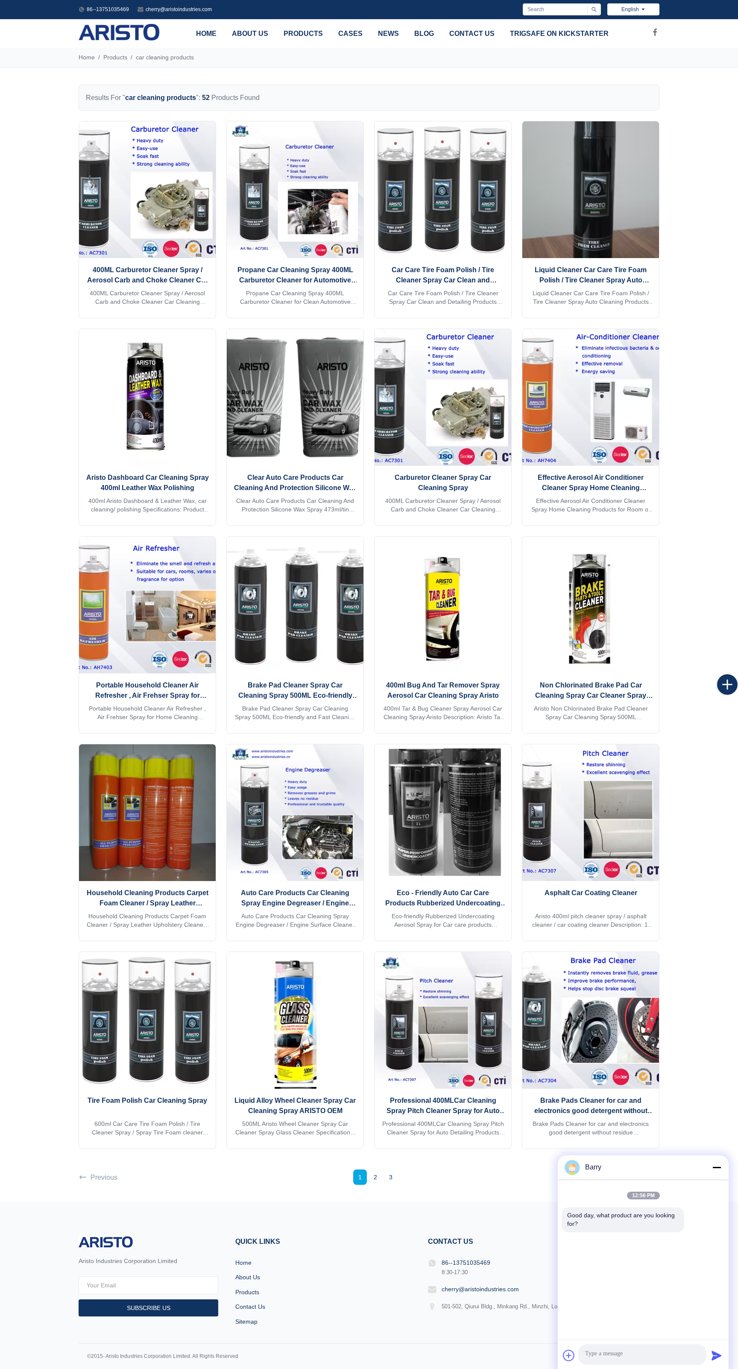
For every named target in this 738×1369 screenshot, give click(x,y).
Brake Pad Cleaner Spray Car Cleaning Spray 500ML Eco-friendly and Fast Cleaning (295, 695)
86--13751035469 (108, 9)
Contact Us (472, 33)
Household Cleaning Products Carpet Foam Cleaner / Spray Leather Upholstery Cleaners (147, 903)
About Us (250, 33)
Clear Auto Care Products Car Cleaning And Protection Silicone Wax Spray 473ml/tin (295, 488)
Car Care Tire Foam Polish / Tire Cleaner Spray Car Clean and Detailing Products (443, 280)
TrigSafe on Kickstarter (559, 33)
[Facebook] (655, 34)
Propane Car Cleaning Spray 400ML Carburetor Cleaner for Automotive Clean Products (295, 280)
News (388, 33)
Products (303, 33)
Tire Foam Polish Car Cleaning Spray (147, 1100)
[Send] (716, 1355)
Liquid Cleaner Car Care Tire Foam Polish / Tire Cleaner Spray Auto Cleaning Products (591, 280)
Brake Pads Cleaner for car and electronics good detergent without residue (590, 1111)
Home (206, 33)
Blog (424, 33)
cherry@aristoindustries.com (179, 9)
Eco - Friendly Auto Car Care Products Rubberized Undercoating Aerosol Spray (443, 903)
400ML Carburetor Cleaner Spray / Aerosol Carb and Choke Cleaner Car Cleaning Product (147, 280)
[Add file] (569, 1355)
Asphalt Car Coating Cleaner (591, 892)
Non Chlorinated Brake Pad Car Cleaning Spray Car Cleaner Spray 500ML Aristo (590, 695)
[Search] (593, 9)
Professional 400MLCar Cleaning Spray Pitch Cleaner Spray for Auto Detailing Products (443, 1111)
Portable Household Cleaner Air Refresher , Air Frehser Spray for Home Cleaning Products (147, 695)
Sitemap (246, 1321)
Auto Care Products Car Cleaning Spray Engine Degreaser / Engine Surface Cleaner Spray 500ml (295, 903)
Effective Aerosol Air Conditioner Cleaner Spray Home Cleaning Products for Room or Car (591, 488)
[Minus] (717, 1167)
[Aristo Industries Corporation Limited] (119, 38)
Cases (350, 33)
